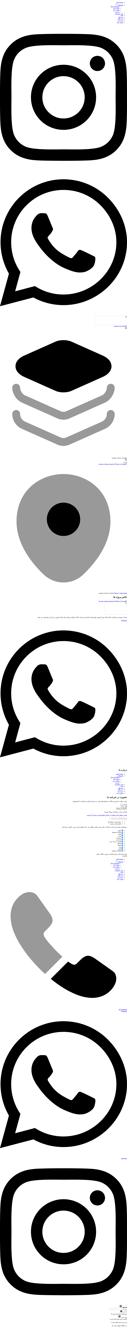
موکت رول (116, 10)
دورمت (117, 12)
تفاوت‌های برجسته (115, 824)
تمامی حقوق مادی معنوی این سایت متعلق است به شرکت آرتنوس (107, 815)
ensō (122, 15)
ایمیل (125, 804)
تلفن (125, 806)
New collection (115, 6)
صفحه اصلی (119, 2)
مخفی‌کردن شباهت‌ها (114, 822)
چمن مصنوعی (119, 13)
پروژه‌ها (121, 17)
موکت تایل (116, 8)
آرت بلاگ (120, 19)
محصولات (120, 5)
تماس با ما (120, 22)
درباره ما (120, 20)
